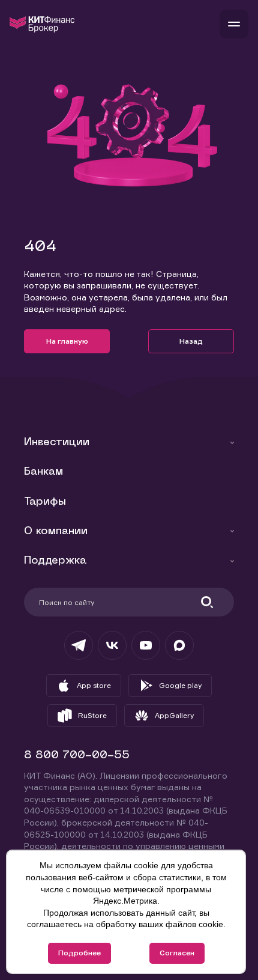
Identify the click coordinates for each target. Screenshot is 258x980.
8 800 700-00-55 (77, 755)
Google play (180, 685)
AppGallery (174, 715)
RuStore (92, 715)
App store (94, 685)
